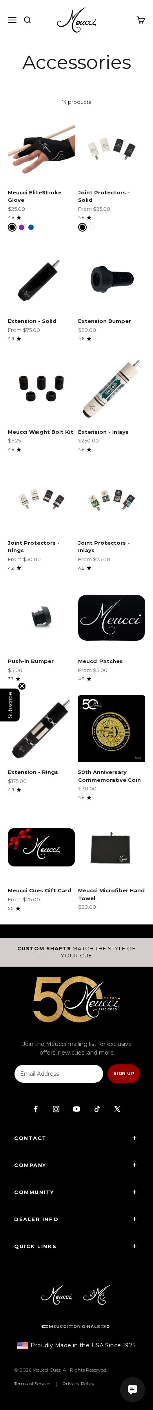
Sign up (123, 1073)
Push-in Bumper (31, 661)
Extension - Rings (33, 772)
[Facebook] (35, 1109)
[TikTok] (97, 1109)
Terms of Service (32, 1383)
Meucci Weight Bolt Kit (40, 432)
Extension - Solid (32, 321)
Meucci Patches (100, 661)
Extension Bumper (104, 321)
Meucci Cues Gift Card (39, 890)
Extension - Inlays (103, 432)
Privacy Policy (78, 1383)
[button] (10, 705)
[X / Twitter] (117, 1109)
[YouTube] (76, 1109)
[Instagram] (56, 1109)
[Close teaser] (22, 686)
